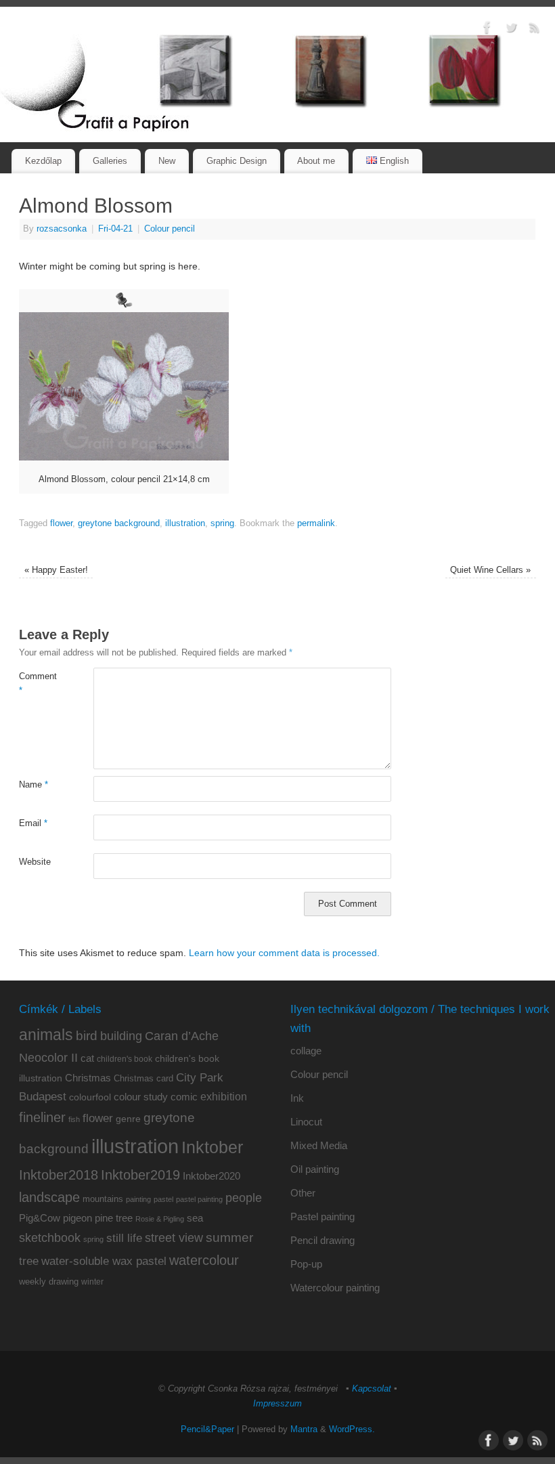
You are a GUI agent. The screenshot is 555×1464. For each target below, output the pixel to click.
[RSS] (535, 30)
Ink (297, 1098)
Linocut (306, 1121)
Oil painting (314, 1169)
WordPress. (352, 1429)
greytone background (119, 523)
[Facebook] (487, 30)
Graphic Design (236, 161)
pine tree (114, 1218)
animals (46, 1034)
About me (316, 161)
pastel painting (199, 1199)
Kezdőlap (43, 161)
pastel (163, 1199)
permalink (316, 523)
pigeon (77, 1218)
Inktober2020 (211, 1176)
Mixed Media (318, 1145)
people (243, 1198)
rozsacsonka (62, 229)
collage (305, 1050)
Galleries (110, 161)
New (166, 161)
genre (128, 1118)
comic (184, 1096)
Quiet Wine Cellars (490, 570)
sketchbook (50, 1238)
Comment (37, 683)
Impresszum (277, 1403)
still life (124, 1238)
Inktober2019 (140, 1174)
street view (174, 1238)
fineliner (42, 1117)
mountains (103, 1199)
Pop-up (306, 1264)
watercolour (204, 1260)
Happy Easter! (56, 570)
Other (302, 1193)
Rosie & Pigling (159, 1219)
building (121, 1036)
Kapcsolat (371, 1389)
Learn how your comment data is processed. (284, 952)
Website (35, 862)
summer (229, 1237)
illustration (185, 523)
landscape (49, 1197)
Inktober (212, 1147)
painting (138, 1199)
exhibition (223, 1096)
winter (92, 1282)
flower (61, 523)
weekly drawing (49, 1281)
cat (87, 1058)
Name (33, 785)
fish (74, 1119)
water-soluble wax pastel (103, 1261)
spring (222, 523)
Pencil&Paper (207, 1429)
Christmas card (143, 1078)
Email (33, 823)
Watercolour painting (335, 1287)
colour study (141, 1096)
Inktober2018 (58, 1174)
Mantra (303, 1429)
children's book (124, 1059)
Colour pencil (169, 229)
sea (195, 1218)
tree (29, 1261)
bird (86, 1036)
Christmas (88, 1077)
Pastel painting (322, 1216)
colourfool (90, 1097)
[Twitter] (511, 30)
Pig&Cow (39, 1218)
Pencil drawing (322, 1240)
